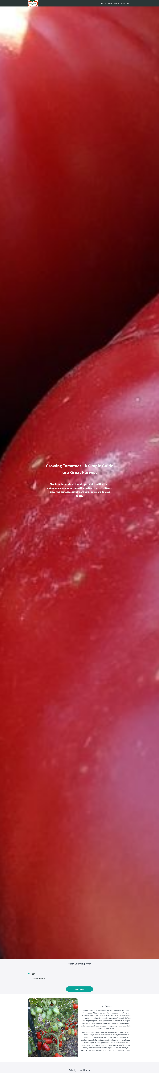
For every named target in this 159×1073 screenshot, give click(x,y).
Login (123, 3)
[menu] (115, 3)
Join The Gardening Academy (110, 3)
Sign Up (129, 3)
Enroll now (79, 989)
